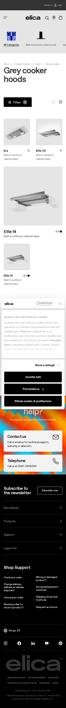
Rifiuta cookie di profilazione (33, 400)
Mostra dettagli (45, 365)
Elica (6, 64)
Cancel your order (13, 597)
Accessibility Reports (37, 677)
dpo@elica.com (47, 699)
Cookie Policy (44, 683)
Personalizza (31, 388)
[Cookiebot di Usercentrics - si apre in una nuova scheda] (38, 303)
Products (10, 521)
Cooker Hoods (22, 64)
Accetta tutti (33, 376)
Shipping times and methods (46, 598)
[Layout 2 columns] (60, 102)
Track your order (13, 577)
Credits (55, 683)
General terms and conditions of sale (22, 683)
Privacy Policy (53, 677)
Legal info (10, 548)
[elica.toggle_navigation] (5, 18)
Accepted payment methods (47, 588)
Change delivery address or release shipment (14, 587)
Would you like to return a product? (13, 605)
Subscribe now (50, 490)
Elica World (11, 508)
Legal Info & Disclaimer (16, 677)
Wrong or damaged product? (46, 578)
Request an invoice (46, 607)
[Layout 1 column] (53, 102)
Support (9, 535)
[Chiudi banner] (60, 304)
